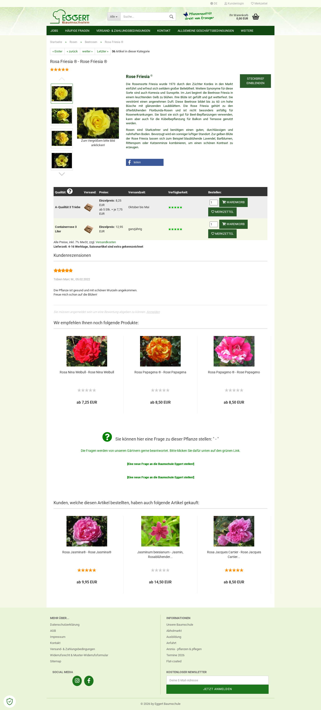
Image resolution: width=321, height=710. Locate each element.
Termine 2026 (175, 655)
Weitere (247, 30)
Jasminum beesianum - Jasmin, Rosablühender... (160, 554)
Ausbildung (173, 637)
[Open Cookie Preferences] (10, 701)
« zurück (72, 51)
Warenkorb (235, 202)
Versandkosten (106, 242)
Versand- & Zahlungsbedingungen (123, 30)
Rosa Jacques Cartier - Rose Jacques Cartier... (234, 554)
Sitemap (55, 661)
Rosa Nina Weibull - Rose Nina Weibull (87, 372)
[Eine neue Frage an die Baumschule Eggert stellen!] (160, 464)
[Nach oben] (308, 703)
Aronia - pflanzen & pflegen (184, 649)
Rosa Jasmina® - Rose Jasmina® (86, 552)
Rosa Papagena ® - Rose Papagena (160, 372)
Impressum (57, 637)
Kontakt (164, 30)
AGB (53, 630)
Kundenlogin (235, 3)
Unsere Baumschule (179, 624)
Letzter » (102, 51)
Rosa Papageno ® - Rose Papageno (234, 372)
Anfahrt (171, 643)
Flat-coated (173, 661)
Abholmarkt (174, 630)
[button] (145, 162)
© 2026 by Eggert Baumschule (160, 704)
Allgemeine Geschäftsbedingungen (206, 30)
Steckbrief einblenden (255, 81)
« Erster (57, 51)
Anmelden (153, 312)
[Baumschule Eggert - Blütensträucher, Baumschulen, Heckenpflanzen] (75, 16)
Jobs (54, 30)
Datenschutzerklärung (64, 624)
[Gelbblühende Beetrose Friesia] (98, 122)
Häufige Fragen (77, 30)
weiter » (87, 51)
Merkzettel (260, 3)
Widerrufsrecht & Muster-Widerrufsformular (79, 655)
